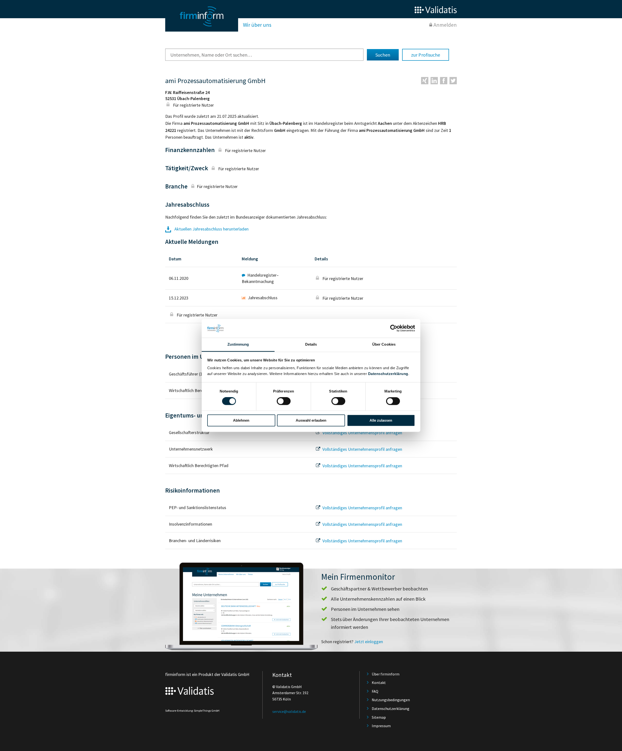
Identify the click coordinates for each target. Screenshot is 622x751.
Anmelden (445, 24)
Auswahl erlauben (311, 420)
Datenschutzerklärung (388, 374)
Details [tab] (311, 344)
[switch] (284, 401)
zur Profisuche (425, 55)
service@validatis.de (289, 711)
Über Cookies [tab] (384, 344)
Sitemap (379, 717)
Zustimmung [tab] (238, 344)
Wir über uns (257, 24)
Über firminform (385, 674)
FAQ (375, 691)
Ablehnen (241, 420)
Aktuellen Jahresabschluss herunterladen (211, 229)
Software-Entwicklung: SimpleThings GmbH (192, 710)
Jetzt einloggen (368, 641)
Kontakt (379, 682)
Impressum (381, 725)
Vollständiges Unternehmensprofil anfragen (361, 432)
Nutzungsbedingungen (391, 699)
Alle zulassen (381, 420)
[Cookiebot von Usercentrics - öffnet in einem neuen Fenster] (393, 328)
